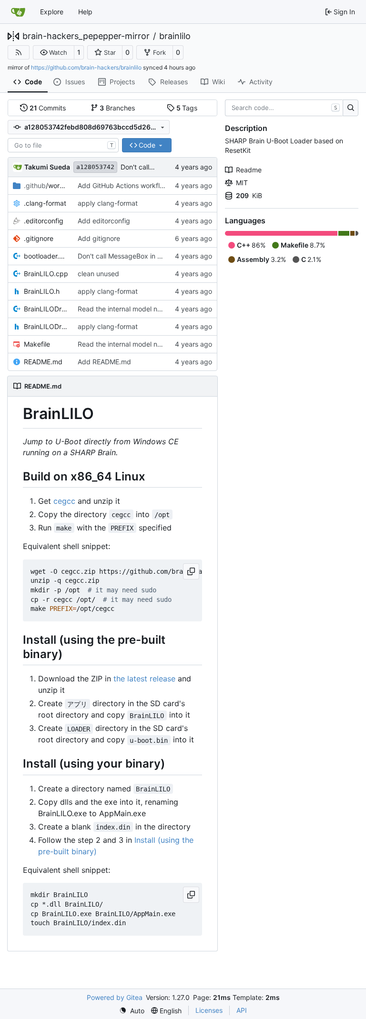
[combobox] (63, 145)
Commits (48, 108)
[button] (53, 52)
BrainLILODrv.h (46, 326)
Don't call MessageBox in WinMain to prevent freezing (161, 256)
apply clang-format (108, 203)
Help (85, 12)
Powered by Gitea (114, 997)
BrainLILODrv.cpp (46, 309)
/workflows (46, 185)
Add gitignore (99, 238)
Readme (249, 170)
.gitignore (38, 238)
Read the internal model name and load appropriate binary (169, 309)
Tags (187, 108)
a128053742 (95, 166)
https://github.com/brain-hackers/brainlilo (86, 67)
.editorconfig (43, 221)
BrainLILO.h (42, 291)
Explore (51, 12)
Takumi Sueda (47, 167)
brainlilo (175, 36)
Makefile (37, 344)
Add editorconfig (104, 221)
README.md (43, 362)
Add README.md (104, 362)
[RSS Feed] (19, 52)
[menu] (131, 1011)
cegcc (64, 501)
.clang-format (45, 203)
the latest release (144, 678)
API (241, 1010)
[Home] (18, 11)
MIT (242, 183)
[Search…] (350, 108)
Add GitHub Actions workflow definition (138, 185)
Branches (117, 108)
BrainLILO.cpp (46, 274)
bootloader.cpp (46, 256)
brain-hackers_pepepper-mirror (86, 36)
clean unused (98, 274)
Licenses (209, 1010)
